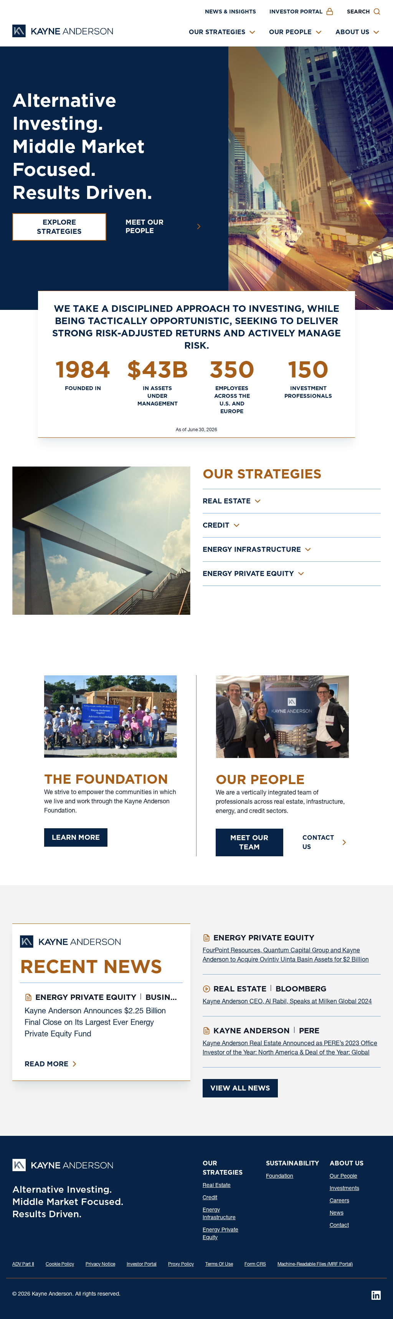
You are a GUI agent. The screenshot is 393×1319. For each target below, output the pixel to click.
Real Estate (217, 1185)
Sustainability (292, 1163)
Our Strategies (217, 32)
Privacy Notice (100, 1264)
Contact (339, 1225)
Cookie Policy (60, 1264)
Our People (290, 32)
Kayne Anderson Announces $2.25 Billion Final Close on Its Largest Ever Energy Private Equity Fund (95, 1023)
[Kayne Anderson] (62, 35)
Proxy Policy (181, 1264)
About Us (352, 32)
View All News (240, 1088)
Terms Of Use (219, 1264)
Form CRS (255, 1264)
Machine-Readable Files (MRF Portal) (315, 1264)
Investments (344, 1189)
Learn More (76, 837)
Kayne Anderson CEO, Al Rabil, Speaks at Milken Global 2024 (287, 1002)
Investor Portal (296, 11)
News (336, 1213)
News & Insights (230, 11)
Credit (210, 1198)
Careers (339, 1201)
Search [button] (358, 11)
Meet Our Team (249, 842)
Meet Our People (144, 226)
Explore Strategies (59, 226)
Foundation (279, 1176)
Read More (46, 1064)
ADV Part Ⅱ (23, 1264)
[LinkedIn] (376, 1295)
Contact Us (318, 842)
